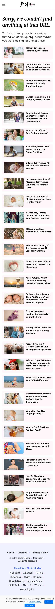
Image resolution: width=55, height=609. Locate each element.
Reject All (30, 605)
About (10, 553)
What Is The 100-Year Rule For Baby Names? (37, 132)
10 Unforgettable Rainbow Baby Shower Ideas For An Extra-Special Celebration (38, 398)
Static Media (24, 558)
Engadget (14, 573)
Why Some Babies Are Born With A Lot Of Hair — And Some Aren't (38, 495)
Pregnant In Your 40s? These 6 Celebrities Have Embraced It (38, 462)
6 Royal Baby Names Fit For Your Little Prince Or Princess (37, 166)
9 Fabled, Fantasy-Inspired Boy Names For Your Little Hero (37, 314)
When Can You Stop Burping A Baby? (35, 412)
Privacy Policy (40, 553)
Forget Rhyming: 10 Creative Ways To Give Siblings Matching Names (38, 347)
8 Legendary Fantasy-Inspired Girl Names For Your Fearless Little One (37, 215)
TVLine (39, 573)
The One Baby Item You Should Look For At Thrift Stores (38, 446)
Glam (27, 577)
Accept (49, 602)
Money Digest (35, 581)
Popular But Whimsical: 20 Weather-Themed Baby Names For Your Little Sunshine (37, 117)
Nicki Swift (14, 585)
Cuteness (15, 577)
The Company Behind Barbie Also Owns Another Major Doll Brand (38, 528)
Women (38, 585)
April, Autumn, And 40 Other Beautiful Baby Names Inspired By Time (38, 280)
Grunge (37, 577)
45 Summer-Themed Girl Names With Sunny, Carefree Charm (38, 83)
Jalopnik (27, 573)
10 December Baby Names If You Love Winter (38, 230)
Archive (22, 553)
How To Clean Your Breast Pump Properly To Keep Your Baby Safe (38, 479)
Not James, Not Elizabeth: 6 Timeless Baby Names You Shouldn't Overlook (38, 67)
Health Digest (16, 581)
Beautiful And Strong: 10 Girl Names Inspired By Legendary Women (37, 248)
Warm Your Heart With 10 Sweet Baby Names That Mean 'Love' (38, 264)
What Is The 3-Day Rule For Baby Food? (37, 428)
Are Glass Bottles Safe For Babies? (38, 510)
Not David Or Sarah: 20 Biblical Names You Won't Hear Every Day (38, 199)
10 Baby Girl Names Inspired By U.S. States (37, 49)
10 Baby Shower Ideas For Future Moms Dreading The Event (38, 330)
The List (27, 585)
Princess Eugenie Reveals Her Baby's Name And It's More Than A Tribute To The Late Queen (38, 364)
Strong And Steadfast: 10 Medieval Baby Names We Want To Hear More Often (38, 183)
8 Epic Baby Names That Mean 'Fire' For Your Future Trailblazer (37, 149)
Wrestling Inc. (27, 589)
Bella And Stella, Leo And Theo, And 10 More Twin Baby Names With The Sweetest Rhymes (38, 298)
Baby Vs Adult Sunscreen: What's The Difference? (38, 379)
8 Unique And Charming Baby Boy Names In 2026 (38, 98)
